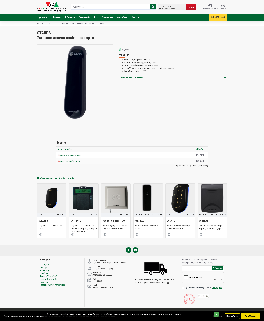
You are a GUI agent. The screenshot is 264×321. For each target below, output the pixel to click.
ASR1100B (203, 221)
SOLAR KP (171, 221)
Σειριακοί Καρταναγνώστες (83, 23)
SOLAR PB (43, 221)
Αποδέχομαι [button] (250, 316)
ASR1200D (139, 221)
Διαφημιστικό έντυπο (70, 161)
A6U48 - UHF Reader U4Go (115, 221)
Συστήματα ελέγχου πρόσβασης (55, 23)
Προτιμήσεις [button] (232, 316)
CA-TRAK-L (76, 221)
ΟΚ (216, 314)
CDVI (40, 214)
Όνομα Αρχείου (65, 149)
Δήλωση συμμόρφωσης (71, 155)
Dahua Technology (142, 214)
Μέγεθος (200, 149)
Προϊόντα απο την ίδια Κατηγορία (55, 178)
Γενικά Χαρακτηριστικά (131, 77)
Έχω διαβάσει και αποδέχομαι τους (203, 288)
